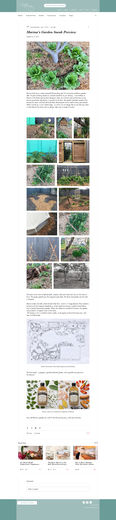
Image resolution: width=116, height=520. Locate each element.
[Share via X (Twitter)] (31, 428)
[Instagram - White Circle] (87, 502)
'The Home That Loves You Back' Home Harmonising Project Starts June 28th (57, 463)
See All (96, 443)
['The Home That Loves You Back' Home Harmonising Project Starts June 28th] (58, 453)
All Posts (20, 15)
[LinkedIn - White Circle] (90, 502)
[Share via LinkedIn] (36, 428)
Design (71, 15)
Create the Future (31, 15)
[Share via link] (40, 428)
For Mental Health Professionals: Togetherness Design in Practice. (29, 463)
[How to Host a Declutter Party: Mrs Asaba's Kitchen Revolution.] (85, 453)
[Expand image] (41, 127)
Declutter (41, 15)
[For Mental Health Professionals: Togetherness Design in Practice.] (30, 453)
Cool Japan (62, 15)
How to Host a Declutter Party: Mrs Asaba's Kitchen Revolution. (84, 463)
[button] (55, 5)
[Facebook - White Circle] (84, 502)
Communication (51, 15)
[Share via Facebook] (27, 428)
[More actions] (88, 27)
